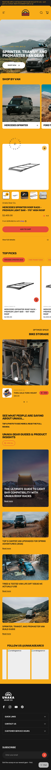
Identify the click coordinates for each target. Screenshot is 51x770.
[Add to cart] (36, 299)
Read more (8, 501)
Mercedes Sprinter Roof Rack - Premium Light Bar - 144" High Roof (20, 311)
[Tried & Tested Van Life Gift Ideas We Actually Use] (25, 567)
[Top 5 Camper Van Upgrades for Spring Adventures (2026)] (25, 524)
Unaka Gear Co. (9, 203)
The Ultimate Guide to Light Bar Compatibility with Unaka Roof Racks (24, 492)
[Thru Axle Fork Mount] (7, 393)
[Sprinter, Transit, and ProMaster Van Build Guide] (25, 610)
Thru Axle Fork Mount (25, 393)
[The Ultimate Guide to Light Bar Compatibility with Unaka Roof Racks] (25, 478)
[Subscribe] (44, 755)
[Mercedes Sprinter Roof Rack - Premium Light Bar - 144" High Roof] (21, 285)
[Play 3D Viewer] (44, 148)
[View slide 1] (24, 401)
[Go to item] (6, 195)
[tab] (13, 260)
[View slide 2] (27, 401)
